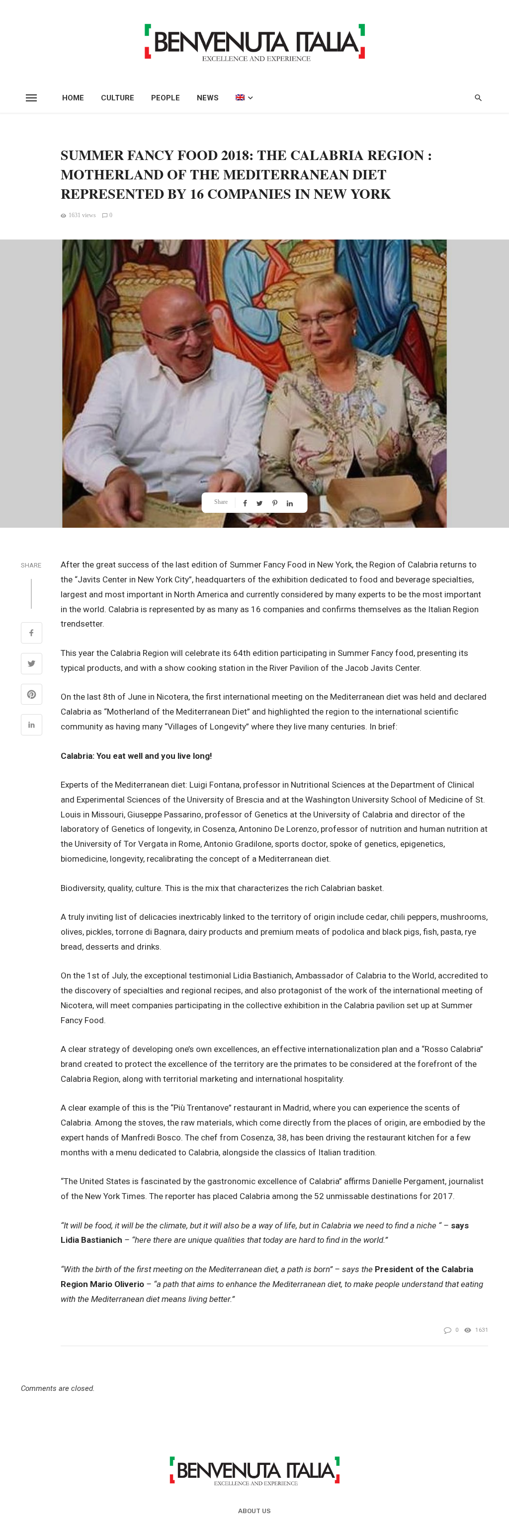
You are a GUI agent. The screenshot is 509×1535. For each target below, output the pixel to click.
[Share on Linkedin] (31, 726)
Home (73, 97)
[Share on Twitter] (31, 665)
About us (254, 1511)
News (208, 97)
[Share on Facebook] (31, 634)
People (165, 97)
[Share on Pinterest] (31, 696)
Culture (117, 97)
